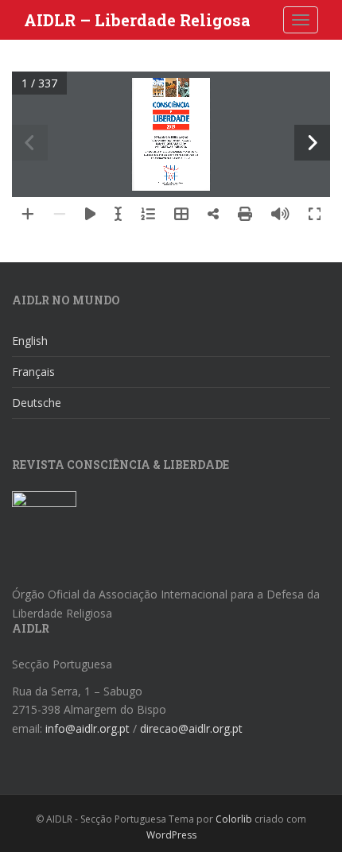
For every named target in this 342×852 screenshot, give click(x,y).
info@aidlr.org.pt (87, 728)
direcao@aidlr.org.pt (191, 728)
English (30, 340)
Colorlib (234, 819)
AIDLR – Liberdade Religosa (137, 20)
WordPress (171, 835)
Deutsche (36, 402)
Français (33, 371)
